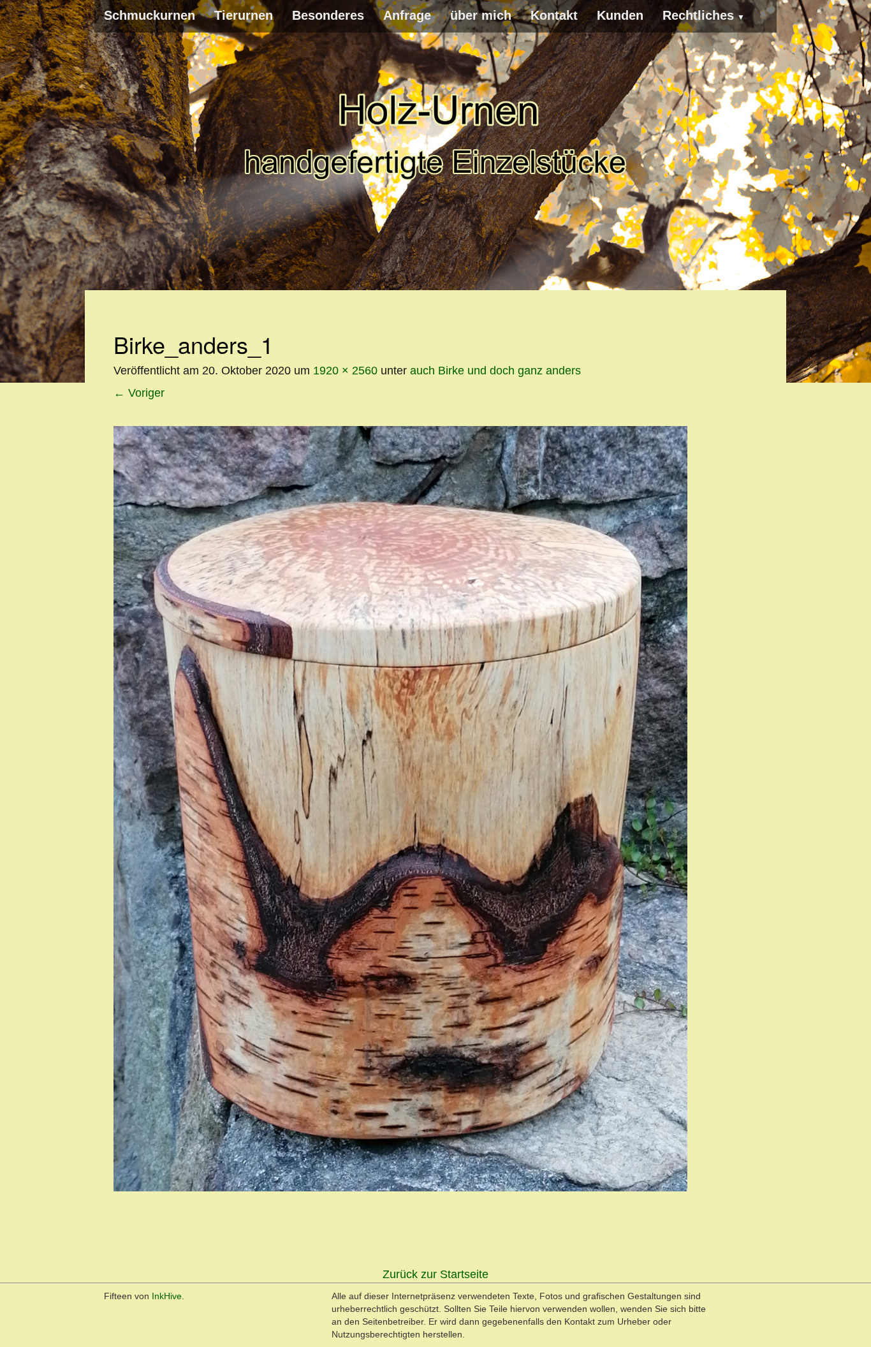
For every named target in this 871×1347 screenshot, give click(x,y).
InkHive (167, 1296)
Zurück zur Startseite (435, 1274)
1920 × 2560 (345, 370)
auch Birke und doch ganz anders (495, 370)
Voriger (139, 392)
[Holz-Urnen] (435, 133)
